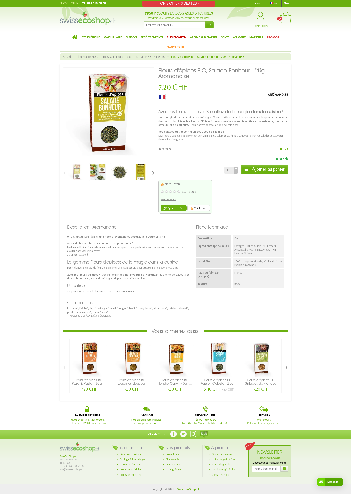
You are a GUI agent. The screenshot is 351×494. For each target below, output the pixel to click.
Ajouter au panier (268, 169)
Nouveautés (172, 459)
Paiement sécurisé (130, 464)
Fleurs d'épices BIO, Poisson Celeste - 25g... (218, 381)
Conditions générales (223, 469)
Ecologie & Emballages (132, 459)
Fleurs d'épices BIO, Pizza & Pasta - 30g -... (89, 381)
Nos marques (173, 464)
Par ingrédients (174, 469)
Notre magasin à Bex (223, 459)
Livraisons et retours (131, 454)
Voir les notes (168, 199)
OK (209, 25)
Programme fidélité (130, 469)
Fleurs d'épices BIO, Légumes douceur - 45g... (132, 383)
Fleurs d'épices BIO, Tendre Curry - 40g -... (175, 381)
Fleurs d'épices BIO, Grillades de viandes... (262, 381)
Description (78, 227)
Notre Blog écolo (221, 464)
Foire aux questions (130, 475)
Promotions (172, 454)
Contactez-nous (220, 475)
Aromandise (105, 227)
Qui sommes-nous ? (223, 454)
